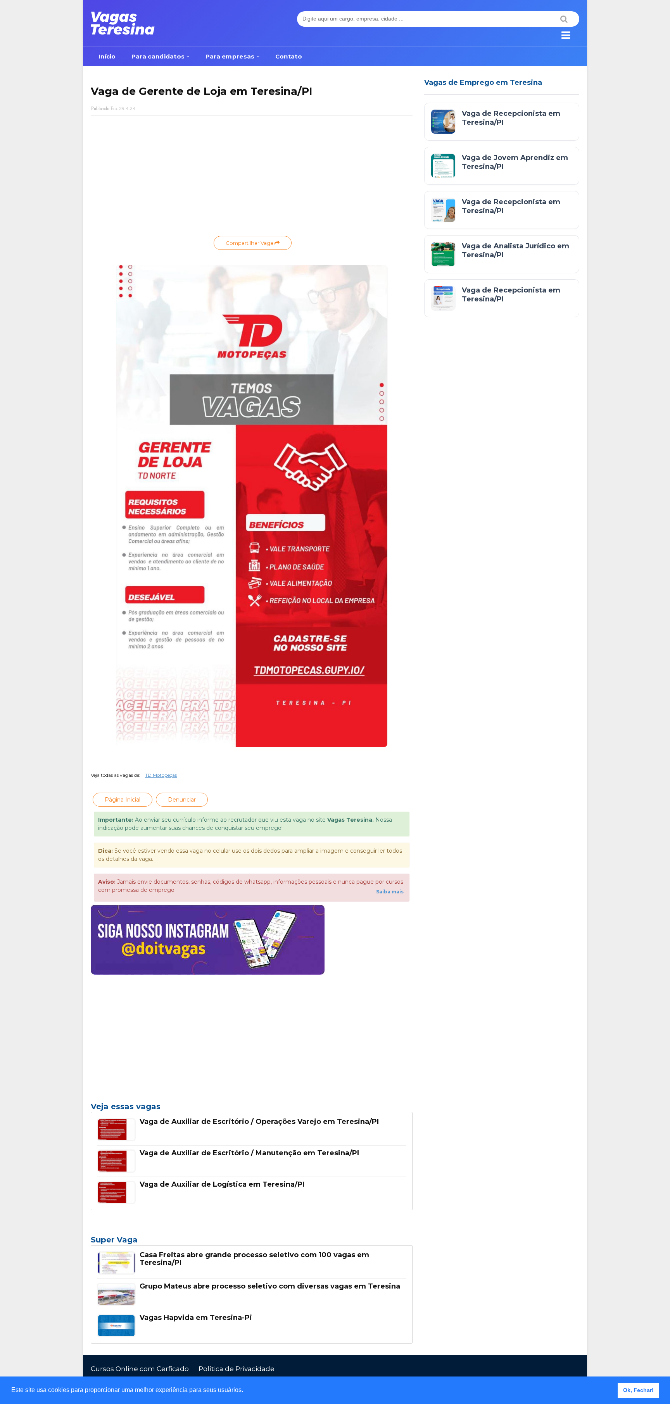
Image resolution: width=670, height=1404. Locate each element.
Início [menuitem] (107, 56)
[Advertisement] (252, 178)
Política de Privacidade (237, 1369)
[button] (246, 1391)
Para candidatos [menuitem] (158, 56)
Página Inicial (122, 799)
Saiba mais (390, 892)
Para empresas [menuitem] (230, 56)
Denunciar (182, 799)
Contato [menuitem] (288, 56)
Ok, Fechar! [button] (638, 1390)
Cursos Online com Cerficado (140, 1369)
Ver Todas (252, 1242)
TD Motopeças (161, 775)
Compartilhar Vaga (250, 243)
